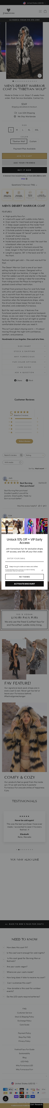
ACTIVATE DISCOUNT (24, 583)
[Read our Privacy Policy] (42, 570)
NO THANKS (24, 576)
